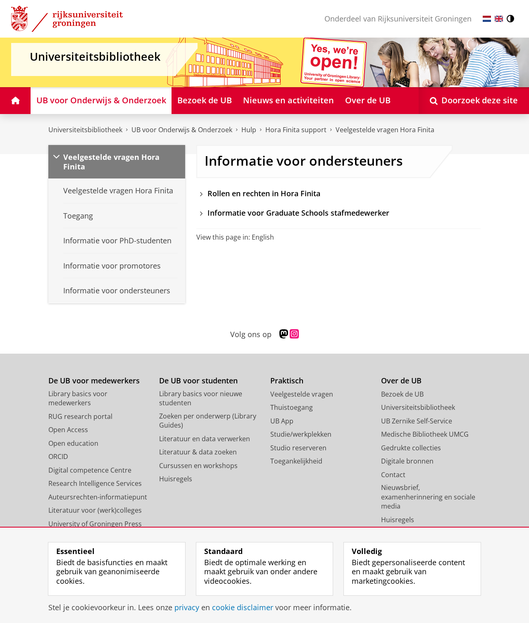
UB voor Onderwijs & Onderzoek (181, 129)
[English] (499, 19)
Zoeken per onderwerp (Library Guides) (207, 420)
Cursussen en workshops (198, 465)
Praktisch (286, 380)
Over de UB (401, 380)
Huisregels (175, 478)
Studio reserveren (298, 447)
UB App (281, 421)
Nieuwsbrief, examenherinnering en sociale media (428, 497)
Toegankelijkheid (296, 461)
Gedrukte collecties (411, 447)
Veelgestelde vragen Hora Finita (385, 129)
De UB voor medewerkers (94, 380)
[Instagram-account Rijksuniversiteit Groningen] (294, 334)
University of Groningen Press (95, 523)
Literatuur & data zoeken (198, 452)
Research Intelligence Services (95, 483)
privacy (186, 607)
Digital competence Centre (89, 470)
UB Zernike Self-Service (416, 421)
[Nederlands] (487, 19)
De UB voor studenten (198, 380)
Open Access (68, 429)
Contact (393, 474)
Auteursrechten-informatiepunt (97, 497)
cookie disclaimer (242, 607)
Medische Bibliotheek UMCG (425, 434)
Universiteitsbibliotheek (85, 129)
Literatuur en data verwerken (204, 438)
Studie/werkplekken (300, 434)
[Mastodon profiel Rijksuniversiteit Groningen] (283, 334)
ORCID (58, 456)
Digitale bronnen (407, 461)
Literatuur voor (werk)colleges (95, 510)
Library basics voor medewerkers (77, 398)
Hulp (248, 129)
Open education (73, 443)
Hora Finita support (295, 129)
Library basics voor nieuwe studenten (200, 398)
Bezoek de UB (402, 394)
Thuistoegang (291, 407)
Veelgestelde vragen (301, 394)
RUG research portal (80, 416)
